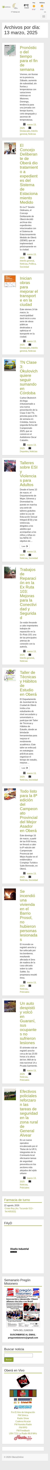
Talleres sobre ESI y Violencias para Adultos (28, 474)
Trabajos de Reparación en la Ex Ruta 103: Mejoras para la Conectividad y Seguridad (28, 593)
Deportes (24, 451)
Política (32, 264)
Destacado (25, 131)
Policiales (24, 992)
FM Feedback (23, 1430)
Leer (24, 546)
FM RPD (23, 1427)
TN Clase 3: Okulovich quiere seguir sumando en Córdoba (29, 377)
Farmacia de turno (17, 1200)
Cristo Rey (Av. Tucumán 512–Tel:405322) (19, 1210)
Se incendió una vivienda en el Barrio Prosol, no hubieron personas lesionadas (28, 915)
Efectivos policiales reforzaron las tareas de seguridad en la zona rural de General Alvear (29, 1113)
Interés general (27, 261)
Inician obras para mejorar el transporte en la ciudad (29, 291)
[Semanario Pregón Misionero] (23, 1308)
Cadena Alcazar (23, 1421)
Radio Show (23, 1418)
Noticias (32, 134)
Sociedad (24, 267)
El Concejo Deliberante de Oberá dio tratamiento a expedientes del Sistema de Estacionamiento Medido (29, 173)
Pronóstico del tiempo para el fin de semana (29, 58)
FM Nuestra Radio (23, 1424)
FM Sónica (23, 1415)
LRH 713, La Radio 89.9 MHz (23, 1433)
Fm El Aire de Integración (23, 1412)
